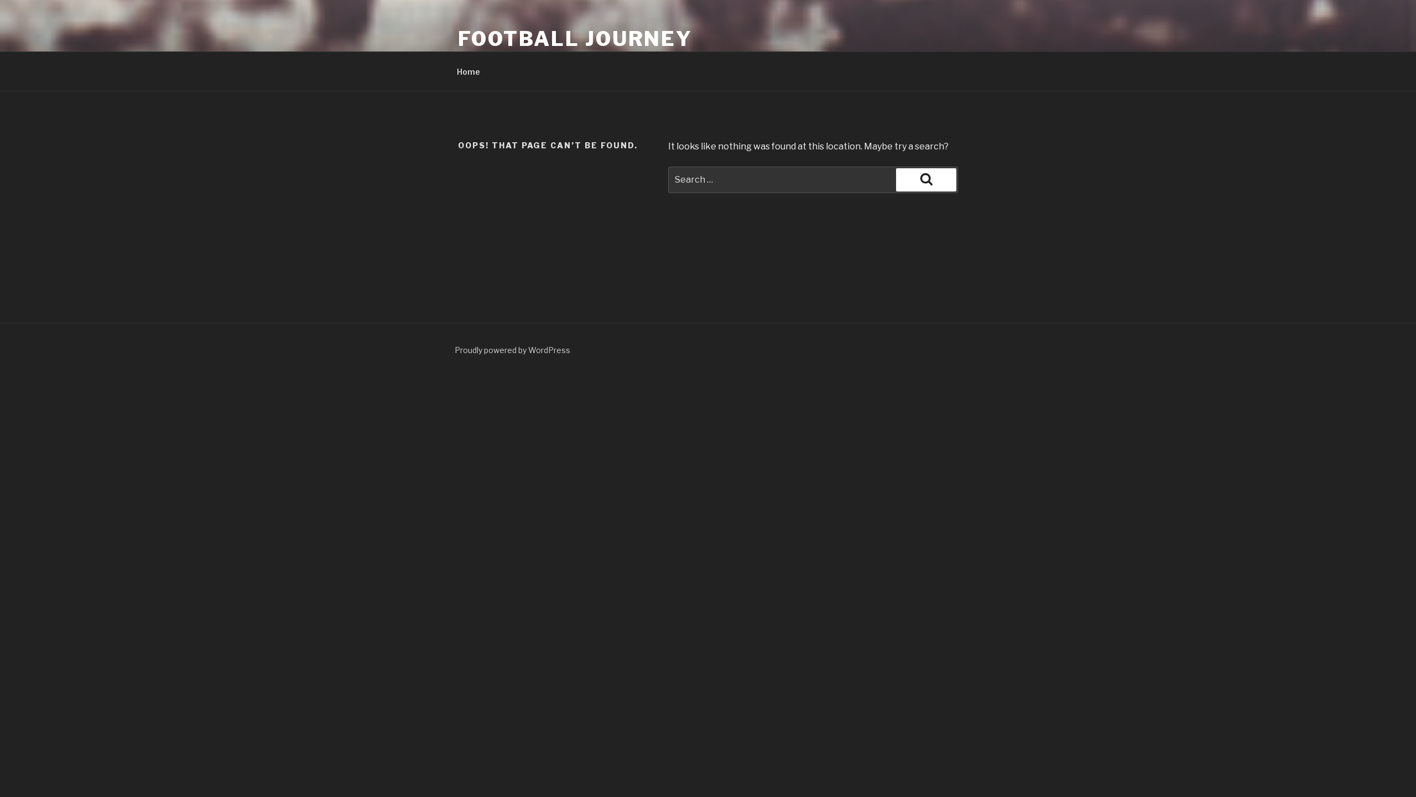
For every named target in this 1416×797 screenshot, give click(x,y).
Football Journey (575, 39)
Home (468, 71)
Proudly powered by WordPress (512, 350)
